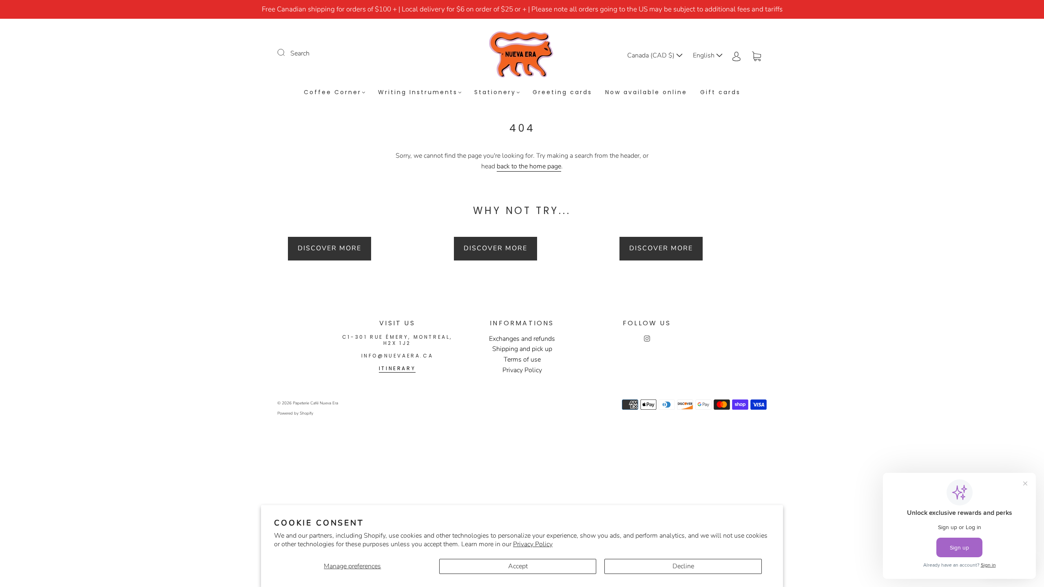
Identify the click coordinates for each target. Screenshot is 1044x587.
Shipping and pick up (522, 348)
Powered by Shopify (295, 413)
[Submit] (286, 53)
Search (300, 53)
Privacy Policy (533, 544)
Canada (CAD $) (651, 55)
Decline (683, 566)
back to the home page (529, 166)
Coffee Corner (332, 92)
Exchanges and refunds (522, 338)
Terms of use (522, 359)
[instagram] (647, 339)
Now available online (646, 92)
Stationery (495, 92)
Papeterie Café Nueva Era (315, 403)
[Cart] (756, 55)
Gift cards (720, 92)
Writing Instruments (418, 92)
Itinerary (397, 368)
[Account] (736, 55)
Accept (518, 566)
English (704, 55)
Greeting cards (562, 92)
